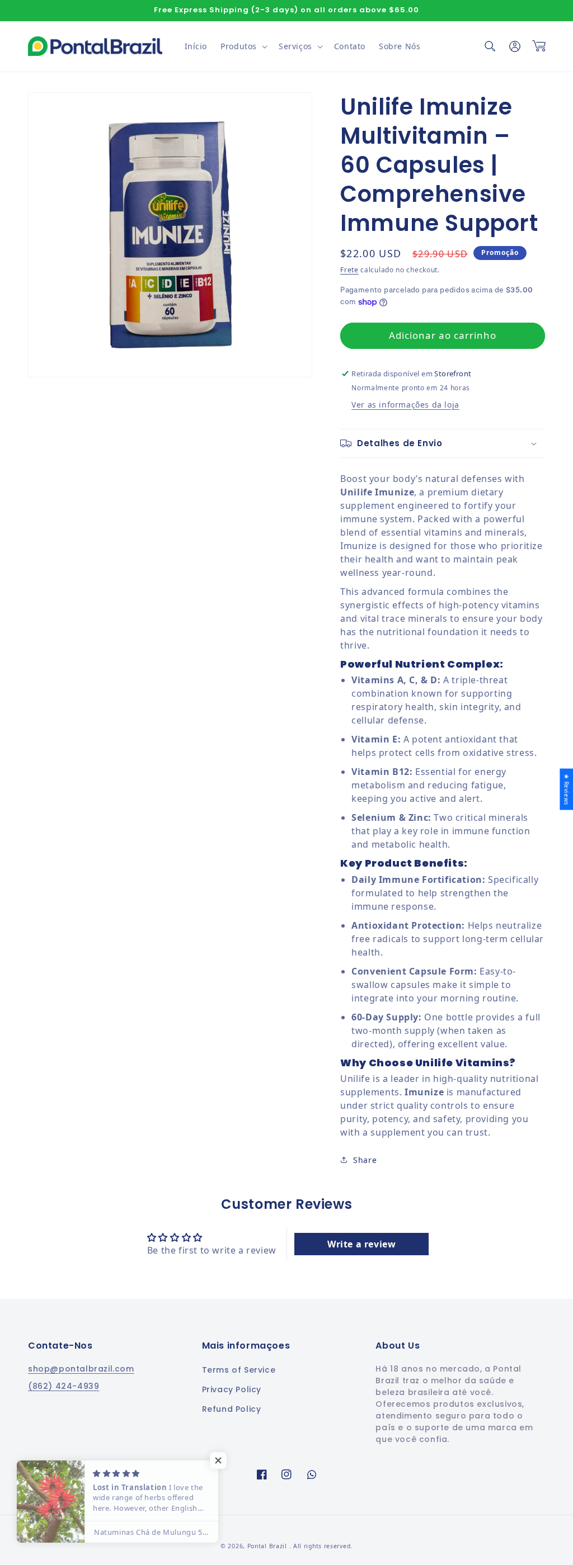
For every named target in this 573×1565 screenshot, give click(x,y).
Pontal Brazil (268, 1546)
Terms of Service (239, 1369)
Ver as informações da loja (405, 404)
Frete (349, 270)
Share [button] (365, 1160)
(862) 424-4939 (63, 1386)
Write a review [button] (361, 1244)
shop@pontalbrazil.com (81, 1368)
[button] (243, 46)
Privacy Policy (231, 1389)
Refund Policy (231, 1409)
